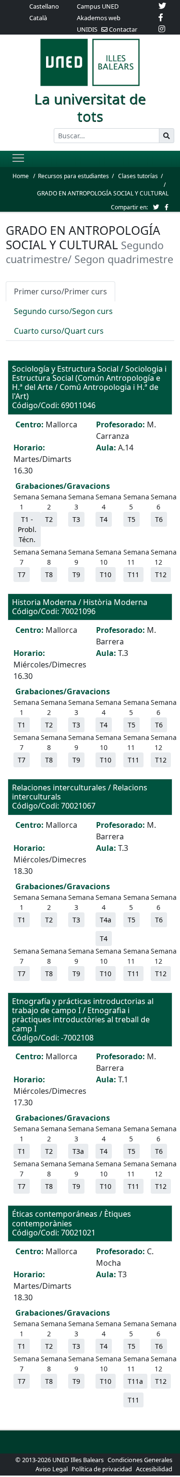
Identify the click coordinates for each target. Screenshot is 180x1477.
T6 (159, 519)
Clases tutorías (138, 176)
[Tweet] (156, 207)
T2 (49, 519)
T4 (104, 519)
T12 (161, 574)
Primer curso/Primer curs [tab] (60, 291)
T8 (49, 574)
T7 (21, 574)
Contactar (122, 29)
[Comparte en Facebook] (166, 207)
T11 (133, 574)
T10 (105, 574)
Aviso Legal (52, 1469)
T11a (135, 1381)
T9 (76, 574)
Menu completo (18, 157)
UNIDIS (87, 29)
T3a (78, 1151)
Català (38, 17)
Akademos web (98, 17)
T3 (76, 519)
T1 (21, 724)
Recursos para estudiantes (73, 176)
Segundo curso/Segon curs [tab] (63, 311)
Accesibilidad (154, 1469)
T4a (105, 919)
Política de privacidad (102, 1469)
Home (20, 176)
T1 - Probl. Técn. (27, 529)
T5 (131, 519)
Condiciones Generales (140, 1459)
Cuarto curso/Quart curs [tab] (59, 331)
